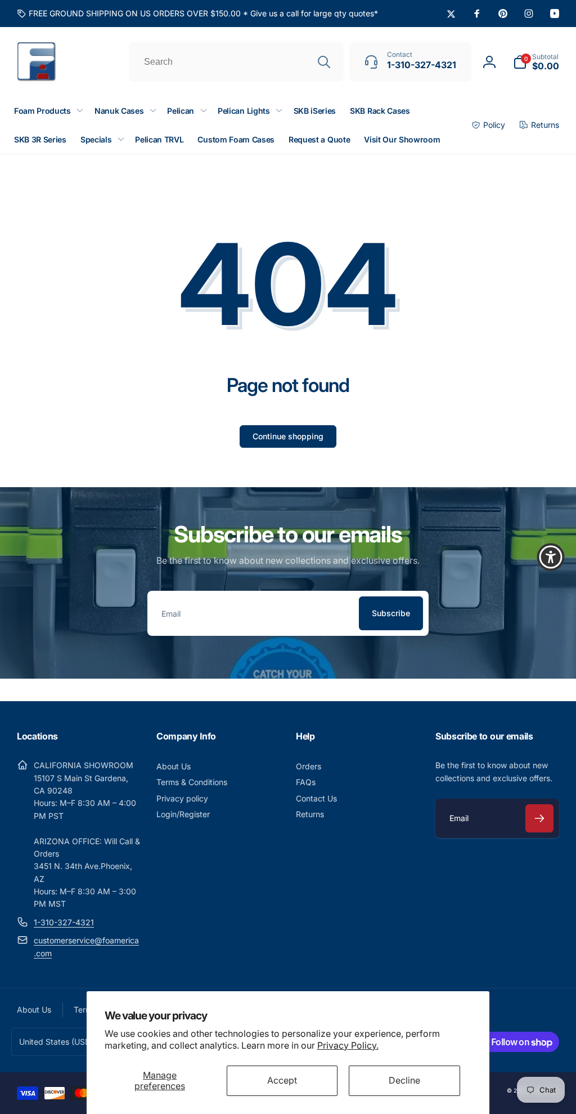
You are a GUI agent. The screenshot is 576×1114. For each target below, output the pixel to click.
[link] (197, 13)
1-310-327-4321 (64, 922)
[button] (536, 62)
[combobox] (236, 62)
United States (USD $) (60, 1041)
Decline (404, 1080)
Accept (282, 1080)
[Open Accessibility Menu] (551, 557)
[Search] (324, 62)
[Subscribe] (539, 818)
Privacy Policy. (348, 1045)
